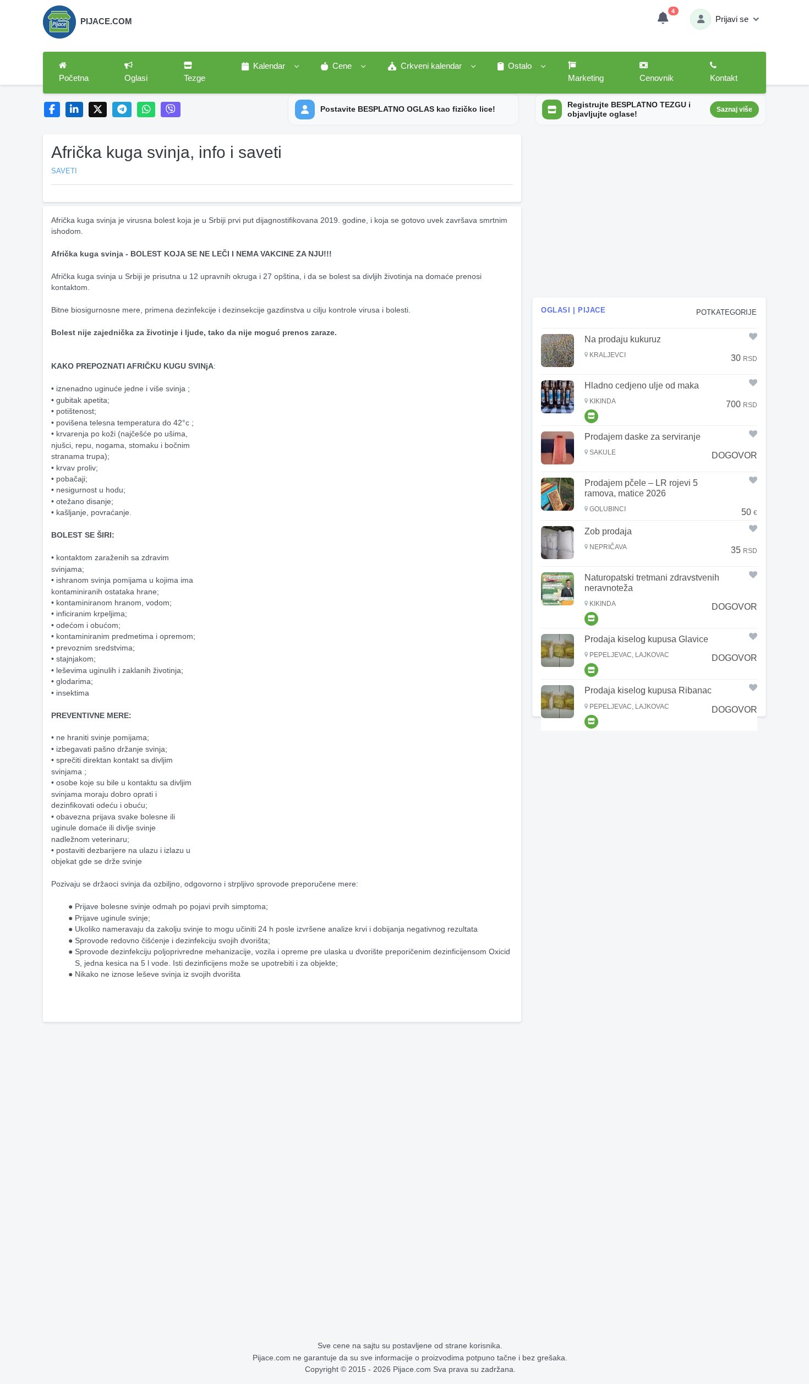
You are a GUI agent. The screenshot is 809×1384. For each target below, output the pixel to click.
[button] (269, 66)
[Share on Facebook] (52, 110)
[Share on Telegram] (122, 110)
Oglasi (135, 78)
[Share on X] (98, 110)
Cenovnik (656, 78)
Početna (74, 78)
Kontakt (723, 78)
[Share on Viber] (171, 110)
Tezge (194, 78)
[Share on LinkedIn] (74, 110)
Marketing (586, 78)
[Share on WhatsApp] (146, 110)
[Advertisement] (282, 1103)
